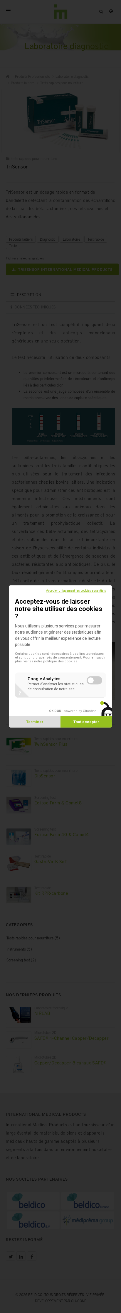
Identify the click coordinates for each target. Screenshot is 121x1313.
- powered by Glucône (72, 711)
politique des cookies (60, 662)
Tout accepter (86, 722)
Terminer (34, 722)
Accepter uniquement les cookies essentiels (76, 591)
